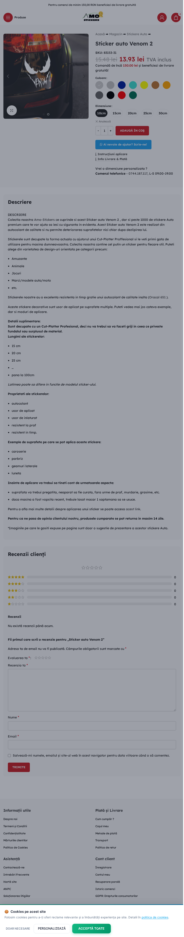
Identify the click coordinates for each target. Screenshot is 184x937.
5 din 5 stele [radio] (49, 657)
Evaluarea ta (19, 657)
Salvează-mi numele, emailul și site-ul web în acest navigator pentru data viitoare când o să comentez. (91, 755)
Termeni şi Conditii (15, 826)
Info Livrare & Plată (112, 159)
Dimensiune (103, 106)
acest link (133, 509)
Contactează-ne (13, 867)
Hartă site (10, 881)
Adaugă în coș (132, 130)
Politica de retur (105, 847)
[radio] (99, 85)
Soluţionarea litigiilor (16, 896)
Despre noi (10, 819)
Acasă (100, 34)
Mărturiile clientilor (15, 840)
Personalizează (52, 928)
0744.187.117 (138, 173)
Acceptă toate (91, 928)
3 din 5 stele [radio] (42, 657)
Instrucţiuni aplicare (112, 154)
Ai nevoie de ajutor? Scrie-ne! (125, 144)
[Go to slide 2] (48, 114)
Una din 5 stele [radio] (36, 657)
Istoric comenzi (105, 889)
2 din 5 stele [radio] (39, 657)
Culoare (100, 78)
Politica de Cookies (15, 847)
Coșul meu (102, 826)
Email (13, 736)
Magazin (115, 34)
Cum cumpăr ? (104, 819)
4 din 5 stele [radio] (46, 657)
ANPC (7, 889)
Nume (13, 717)
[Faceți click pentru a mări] (12, 110)
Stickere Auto (137, 34)
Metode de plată (106, 833)
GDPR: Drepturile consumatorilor (116, 896)
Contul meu (102, 874)
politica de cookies (155, 917)
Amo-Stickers (44, 220)
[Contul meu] (162, 17)
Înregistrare (103, 867)
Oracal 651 (157, 297)
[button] (7, 76)
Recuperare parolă (107, 881)
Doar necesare (18, 928)
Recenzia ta (18, 665)
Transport (101, 840)
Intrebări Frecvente (16, 874)
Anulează (105, 121)
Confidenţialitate (14, 833)
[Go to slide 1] (44, 114)
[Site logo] (92, 17)
